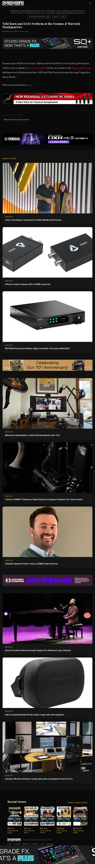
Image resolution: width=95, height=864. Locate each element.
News (9, 844)
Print (63, 16)
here (29, 85)
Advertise (49, 844)
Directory (34, 844)
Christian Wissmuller (37, 17)
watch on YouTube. (37, 68)
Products (17, 844)
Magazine (25, 844)
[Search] (90, 3)
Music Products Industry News (16, 120)
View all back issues (77, 803)
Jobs (42, 844)
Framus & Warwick (81, 68)
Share (55, 16)
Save (48, 16)
